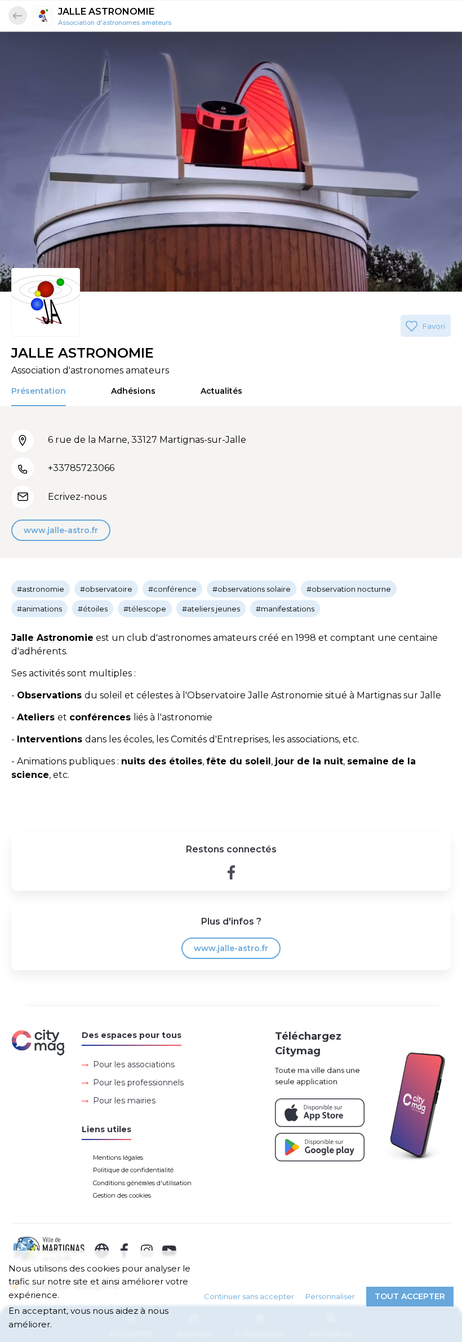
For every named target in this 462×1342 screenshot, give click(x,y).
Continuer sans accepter (249, 1296)
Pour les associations (134, 1064)
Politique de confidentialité (133, 1170)
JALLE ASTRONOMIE (106, 11)
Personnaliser (330, 1296)
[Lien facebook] (231, 872)
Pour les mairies (124, 1100)
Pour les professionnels (138, 1082)
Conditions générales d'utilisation (142, 1183)
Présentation (38, 391)
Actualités (221, 391)
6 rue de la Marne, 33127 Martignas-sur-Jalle (147, 439)
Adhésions (133, 391)
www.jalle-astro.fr (61, 530)
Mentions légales (118, 1157)
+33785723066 (81, 468)
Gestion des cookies (122, 1195)
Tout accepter (410, 1296)
